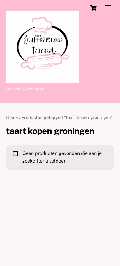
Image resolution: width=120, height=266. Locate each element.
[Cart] (93, 8)
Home (12, 117)
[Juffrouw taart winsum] (42, 81)
